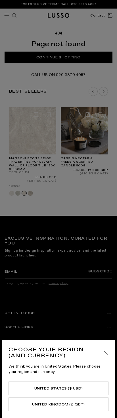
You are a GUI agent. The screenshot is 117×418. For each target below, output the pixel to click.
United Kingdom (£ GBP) (58, 404)
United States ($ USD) (58, 388)
